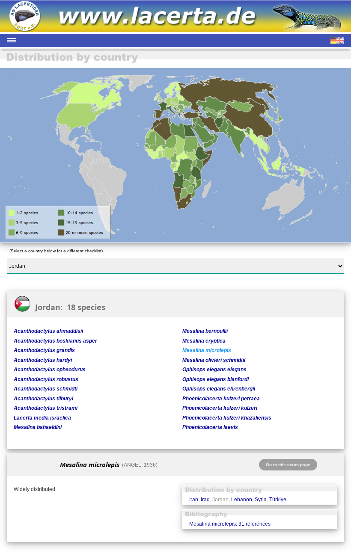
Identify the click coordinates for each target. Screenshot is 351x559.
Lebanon (241, 500)
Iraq (205, 500)
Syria (261, 500)
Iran (193, 500)
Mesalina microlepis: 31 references (230, 524)
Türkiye (277, 500)
